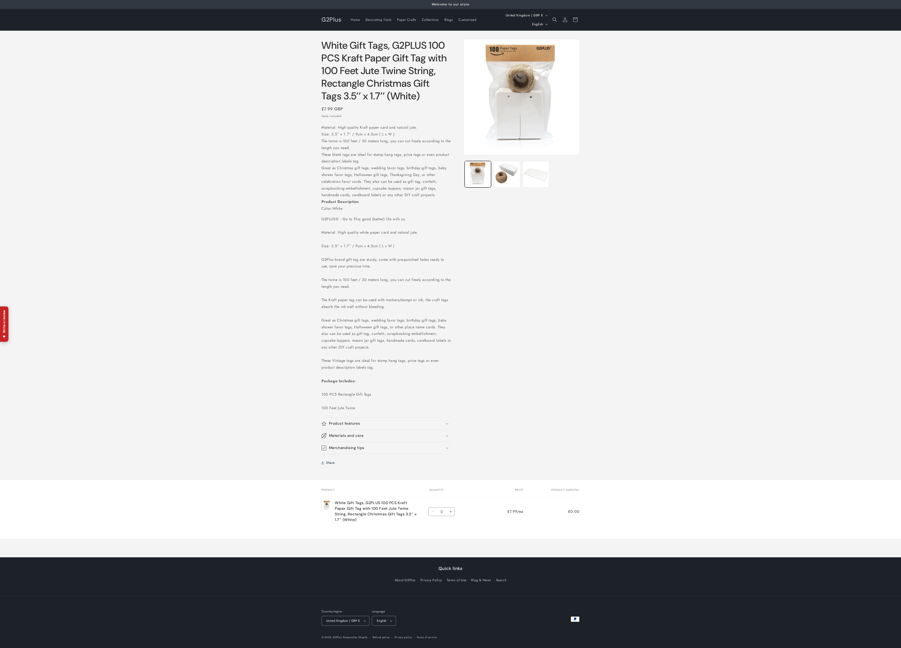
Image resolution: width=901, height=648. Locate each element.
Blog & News (481, 580)
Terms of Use (456, 580)
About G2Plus (405, 580)
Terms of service (427, 637)
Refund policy (381, 637)
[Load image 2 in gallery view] (506, 174)
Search (501, 580)
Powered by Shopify (355, 637)
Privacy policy (403, 637)
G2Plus (337, 637)
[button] (555, 20)
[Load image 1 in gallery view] (478, 174)
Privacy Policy (431, 580)
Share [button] (330, 462)
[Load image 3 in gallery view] (536, 174)
